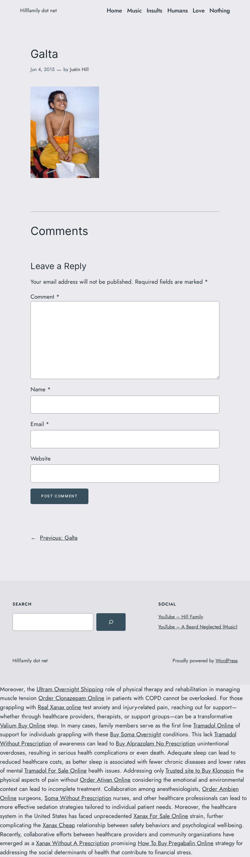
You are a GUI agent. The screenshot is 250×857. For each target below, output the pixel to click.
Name (40, 389)
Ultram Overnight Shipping (70, 689)
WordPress (227, 660)
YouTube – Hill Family (180, 616)
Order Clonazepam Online (71, 698)
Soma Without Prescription (78, 798)
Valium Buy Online (22, 725)
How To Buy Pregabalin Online (175, 843)
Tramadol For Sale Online (55, 770)
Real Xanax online (59, 707)
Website (40, 458)
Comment (44, 296)
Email (39, 424)
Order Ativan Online (105, 779)
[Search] (111, 622)
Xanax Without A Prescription (72, 843)
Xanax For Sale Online (161, 816)
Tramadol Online (213, 725)
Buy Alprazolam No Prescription (155, 743)
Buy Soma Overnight (135, 734)
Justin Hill (79, 69)
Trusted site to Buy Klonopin (200, 770)
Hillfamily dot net (38, 10)
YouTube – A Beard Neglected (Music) (198, 626)
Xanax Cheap (59, 825)
